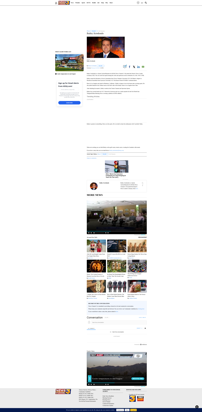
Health (94, 2)
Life (98, 2)
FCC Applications (90, 406)
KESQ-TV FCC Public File (86, 400)
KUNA (89, 2)
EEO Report (82, 406)
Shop (102, 2)
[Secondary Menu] (57, 2)
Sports (83, 2)
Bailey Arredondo (92, 65)
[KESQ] (64, 3)
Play (106, 2)
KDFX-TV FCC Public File (86, 404)
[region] (117, 336)
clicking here (141, 309)
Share (111, 2)
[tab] (91, 328)
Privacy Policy (91, 397)
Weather (77, 2)
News (72, 2)
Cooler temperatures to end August (66, 74)
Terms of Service (83, 397)
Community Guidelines (85, 399)
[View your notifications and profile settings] (145, 328)
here (137, 188)
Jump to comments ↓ (92, 158)
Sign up (144, 317)
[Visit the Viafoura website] (143, 355)
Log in (140, 317)
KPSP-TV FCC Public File (86, 402)
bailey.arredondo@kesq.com (116, 150)
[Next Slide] (145, 111)
